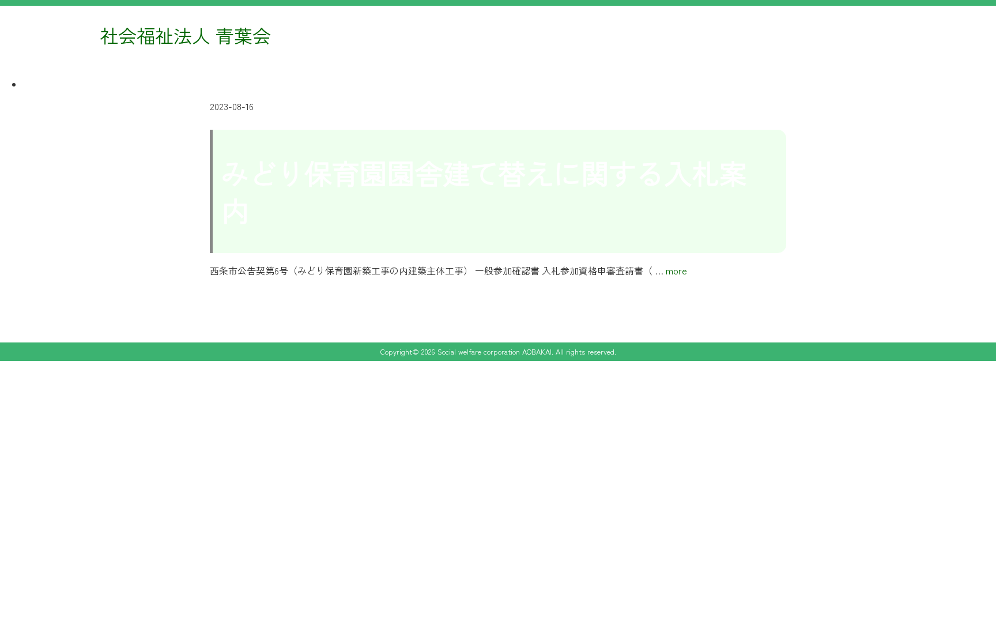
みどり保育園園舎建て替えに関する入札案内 (484, 191)
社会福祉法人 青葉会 (185, 35)
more (676, 270)
